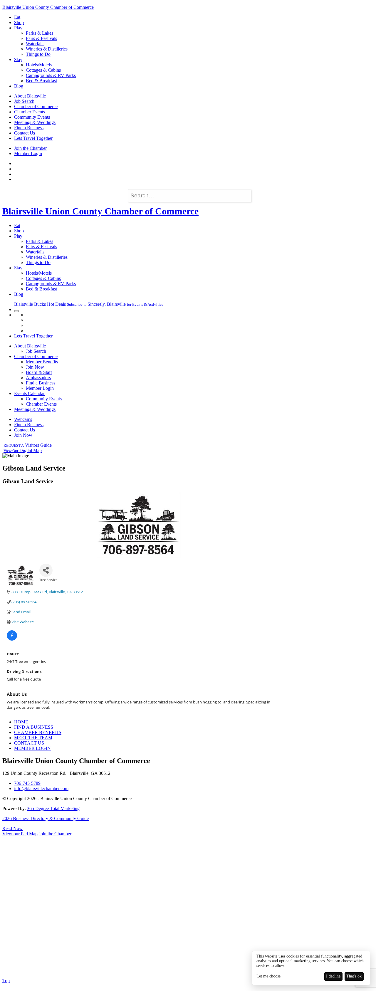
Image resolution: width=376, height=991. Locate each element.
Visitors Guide (28, 445)
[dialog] (311, 968)
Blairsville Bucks (30, 304)
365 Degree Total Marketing (53, 808)
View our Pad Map (20, 833)
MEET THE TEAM (33, 737)
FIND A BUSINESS (33, 727)
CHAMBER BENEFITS (37, 732)
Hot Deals (56, 304)
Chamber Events (29, 111)
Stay (18, 59)
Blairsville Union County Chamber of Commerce (48, 7)
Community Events (32, 117)
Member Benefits (42, 361)
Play (18, 27)
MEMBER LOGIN (32, 748)
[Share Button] (46, 570)
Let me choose (268, 976)
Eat (17, 17)
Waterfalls (35, 43)
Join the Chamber (30, 148)
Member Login (28, 153)
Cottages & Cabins (43, 70)
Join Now (35, 367)
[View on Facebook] (12, 639)
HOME (21, 721)
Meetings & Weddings (35, 122)
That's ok (354, 976)
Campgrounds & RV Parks (51, 75)
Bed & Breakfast (41, 80)
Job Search (24, 101)
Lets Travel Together (33, 138)
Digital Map (23, 450)
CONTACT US (29, 742)
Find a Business (28, 127)
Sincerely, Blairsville (115, 304)
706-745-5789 (27, 783)
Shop (19, 22)
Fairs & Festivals (41, 38)
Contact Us (24, 132)
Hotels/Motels (39, 64)
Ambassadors (38, 377)
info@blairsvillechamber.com (41, 788)
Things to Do (38, 54)
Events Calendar (29, 393)
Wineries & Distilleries (47, 48)
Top (6, 980)
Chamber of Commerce (36, 106)
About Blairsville (30, 95)
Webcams (23, 419)
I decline (333, 976)
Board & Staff (39, 372)
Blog (18, 85)
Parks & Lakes (39, 33)
